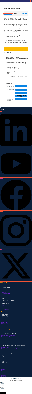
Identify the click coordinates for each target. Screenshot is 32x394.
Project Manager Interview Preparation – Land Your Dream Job (10, 344)
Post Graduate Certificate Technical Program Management (10, 333)
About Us (3, 356)
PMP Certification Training (5, 303)
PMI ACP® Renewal (5, 316)
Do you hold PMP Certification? (3, 389)
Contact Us (3, 369)
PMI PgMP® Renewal (5, 315)
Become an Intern (4, 363)
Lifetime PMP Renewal (5, 294)
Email (0, 387)
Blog (2, 355)
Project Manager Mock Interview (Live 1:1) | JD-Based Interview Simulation (11, 348)
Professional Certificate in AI (6, 284)
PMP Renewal (4, 298)
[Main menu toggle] (31, 1)
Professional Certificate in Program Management (8, 300)
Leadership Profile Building (5, 341)
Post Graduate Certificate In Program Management (9, 332)
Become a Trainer (3, 376)
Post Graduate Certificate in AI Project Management (8, 335)
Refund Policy (4, 361)
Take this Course (24, 13)
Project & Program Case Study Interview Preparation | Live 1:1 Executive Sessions (13, 345)
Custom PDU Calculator (4, 327)
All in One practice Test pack (6, 287)
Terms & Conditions (4, 362)
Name (0, 382)
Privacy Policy (4, 360)
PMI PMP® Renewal (5, 313)
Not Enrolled (8, 13)
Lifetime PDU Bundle (5, 314)
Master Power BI (4, 285)
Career (2, 370)
